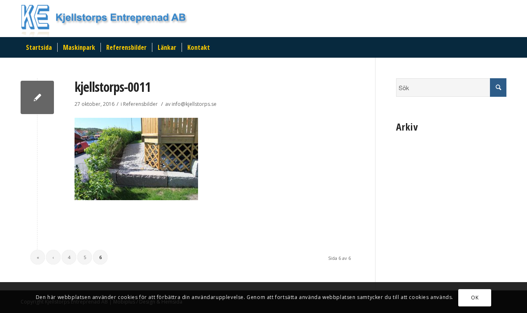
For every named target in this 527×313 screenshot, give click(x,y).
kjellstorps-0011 (113, 87)
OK (474, 297)
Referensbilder (140, 103)
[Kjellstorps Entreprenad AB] (37, 97)
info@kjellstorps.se (194, 103)
